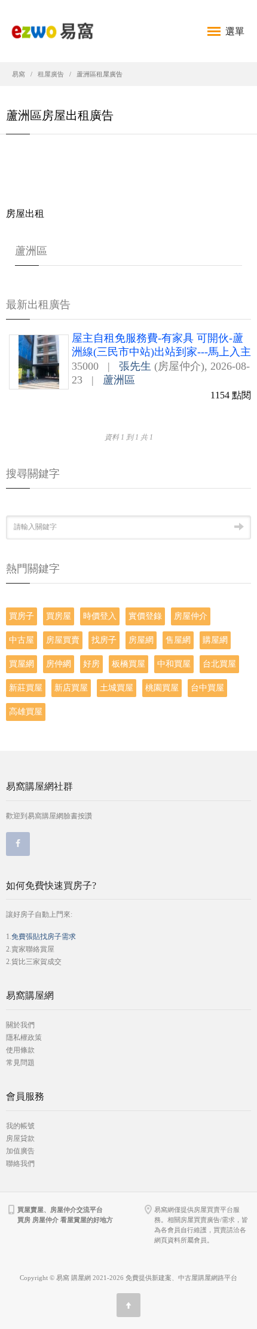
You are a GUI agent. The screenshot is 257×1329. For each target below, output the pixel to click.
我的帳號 (20, 1126)
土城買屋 (116, 687)
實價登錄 (145, 616)
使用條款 (20, 1050)
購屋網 (215, 640)
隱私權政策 (24, 1037)
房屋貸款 (20, 1138)
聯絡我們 (20, 1163)
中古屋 (21, 640)
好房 (91, 663)
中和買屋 (174, 663)
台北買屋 (219, 663)
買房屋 (58, 616)
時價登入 (100, 616)
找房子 (104, 640)
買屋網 (21, 663)
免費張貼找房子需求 (43, 936)
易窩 (18, 74)
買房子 (21, 616)
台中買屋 (207, 687)
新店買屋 (71, 687)
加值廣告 (20, 1151)
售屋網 (178, 640)
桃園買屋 (162, 687)
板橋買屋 (128, 663)
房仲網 (58, 663)
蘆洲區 (119, 380)
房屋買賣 (62, 640)
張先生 (135, 366)
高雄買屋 (25, 711)
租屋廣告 (51, 74)
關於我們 (20, 1025)
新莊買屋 (25, 687)
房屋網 (141, 640)
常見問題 (20, 1062)
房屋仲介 (190, 616)
